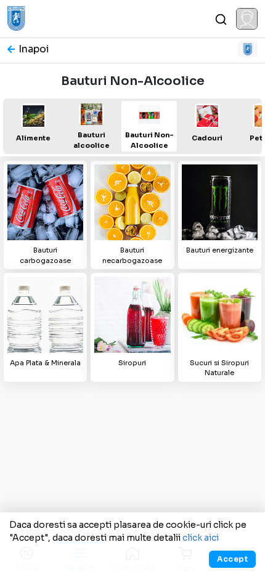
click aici (200, 537)
